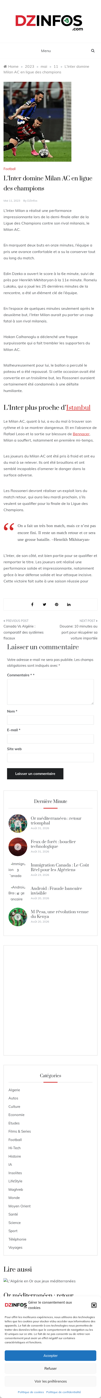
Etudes (13, 1123)
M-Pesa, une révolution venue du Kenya (60, 914)
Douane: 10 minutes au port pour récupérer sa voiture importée (78, 632)
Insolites (15, 1173)
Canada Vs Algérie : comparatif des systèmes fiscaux (23, 632)
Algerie (14, 1090)
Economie (16, 1115)
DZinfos (32, 200)
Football (10, 169)
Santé (13, 1214)
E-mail (13, 730)
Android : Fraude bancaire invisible (56, 891)
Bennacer (81, 434)
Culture (14, 1106)
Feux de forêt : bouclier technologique (53, 844)
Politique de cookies (31, 1392)
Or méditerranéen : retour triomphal (56, 821)
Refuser (50, 1368)
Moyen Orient (19, 1206)
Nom (12, 711)
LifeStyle (15, 1181)
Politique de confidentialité (63, 1392)
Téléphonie (17, 1239)
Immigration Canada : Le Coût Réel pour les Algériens (60, 868)
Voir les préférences (51, 1381)
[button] (94, 1305)
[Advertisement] (50, 1000)
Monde (14, 1197)
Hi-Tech (14, 1148)
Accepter (50, 1355)
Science (14, 1222)
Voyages (15, 1247)
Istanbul (78, 408)
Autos (13, 1098)
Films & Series (19, 1131)
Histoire (14, 1156)
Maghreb (15, 1189)
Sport (12, 1231)
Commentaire (19, 675)
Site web (14, 749)
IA (10, 1164)
